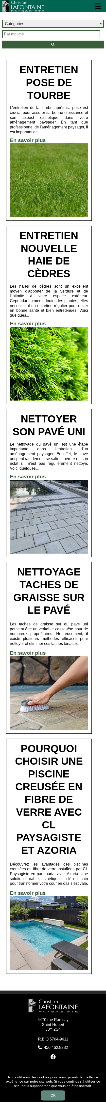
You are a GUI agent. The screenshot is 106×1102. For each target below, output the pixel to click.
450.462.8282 (56, 1047)
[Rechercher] (53, 44)
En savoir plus (28, 140)
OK (53, 1095)
